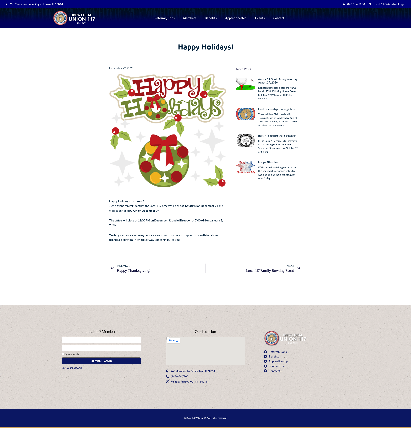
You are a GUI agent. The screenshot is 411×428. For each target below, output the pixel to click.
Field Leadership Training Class (276, 109)
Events (260, 18)
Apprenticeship (235, 18)
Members (189, 18)
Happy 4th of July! (269, 162)
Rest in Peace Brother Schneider (277, 135)
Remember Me (71, 354)
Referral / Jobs (164, 18)
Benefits (211, 18)
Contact (278, 18)
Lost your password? (72, 367)
